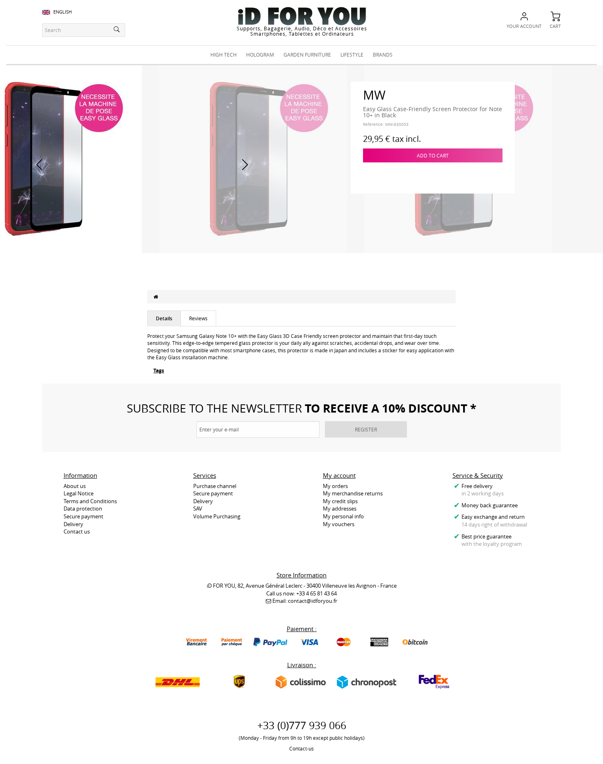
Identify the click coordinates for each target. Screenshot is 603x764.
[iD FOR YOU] (302, 16)
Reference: (373, 124)
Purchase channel (214, 486)
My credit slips (340, 501)
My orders (335, 486)
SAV (197, 508)
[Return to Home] (155, 296)
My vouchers (338, 524)
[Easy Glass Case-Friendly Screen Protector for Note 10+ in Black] (253, 158)
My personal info (343, 516)
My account (339, 475)
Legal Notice (79, 493)
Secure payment (83, 516)
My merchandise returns (353, 493)
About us (75, 486)
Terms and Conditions (90, 501)
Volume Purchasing (216, 516)
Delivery (73, 524)
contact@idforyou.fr (312, 600)
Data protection (83, 508)
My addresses (339, 508)
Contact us (77, 531)
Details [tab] (164, 318)
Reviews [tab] (198, 318)
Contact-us (301, 748)
